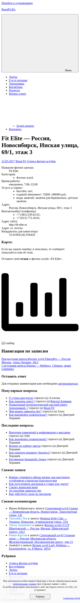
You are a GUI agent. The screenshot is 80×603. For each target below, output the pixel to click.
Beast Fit (21, 161)
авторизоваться (68, 383)
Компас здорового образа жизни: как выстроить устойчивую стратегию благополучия (39, 479)
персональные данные (24, 583)
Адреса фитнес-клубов (41, 161)
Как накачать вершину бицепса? (29, 452)
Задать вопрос (25, 125)
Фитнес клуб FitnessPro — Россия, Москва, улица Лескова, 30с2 (36, 360)
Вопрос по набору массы (25, 445)
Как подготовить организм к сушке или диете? (39, 483)
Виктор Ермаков (60, 401)
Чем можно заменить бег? (25, 411)
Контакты (15, 129)
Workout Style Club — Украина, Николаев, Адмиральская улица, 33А (38, 520)
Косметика (16, 87)
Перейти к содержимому (17, 3)
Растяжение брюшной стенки (27, 459)
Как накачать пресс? (22, 401)
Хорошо (40, 596)
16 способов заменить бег (25, 490)
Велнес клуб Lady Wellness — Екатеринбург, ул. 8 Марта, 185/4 (39, 547)
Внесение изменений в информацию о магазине (39, 432)
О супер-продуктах (21, 398)
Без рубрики (17, 566)
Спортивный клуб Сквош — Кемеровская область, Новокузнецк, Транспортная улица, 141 (43, 512)
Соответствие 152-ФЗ (71, 598)
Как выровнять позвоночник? (28, 414)
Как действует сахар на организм (30, 494)
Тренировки (16, 83)
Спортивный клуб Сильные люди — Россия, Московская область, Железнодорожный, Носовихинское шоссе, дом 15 (42, 539)
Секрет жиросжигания (23, 487)
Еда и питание (18, 80)
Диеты (13, 77)
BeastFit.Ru (8, 9)
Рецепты (14, 90)
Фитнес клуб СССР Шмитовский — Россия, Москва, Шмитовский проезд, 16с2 (39, 528)
